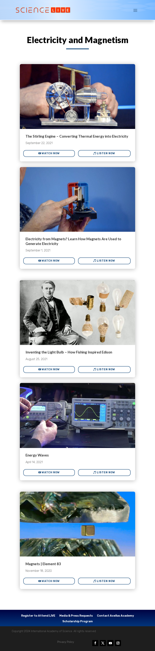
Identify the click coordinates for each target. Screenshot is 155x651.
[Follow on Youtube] (110, 643)
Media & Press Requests (76, 615)
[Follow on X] (103, 643)
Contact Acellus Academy (115, 615)
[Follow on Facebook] (95, 643)
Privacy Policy (65, 642)
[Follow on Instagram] (118, 643)
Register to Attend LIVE (38, 615)
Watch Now (51, 153)
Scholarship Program (77, 621)
